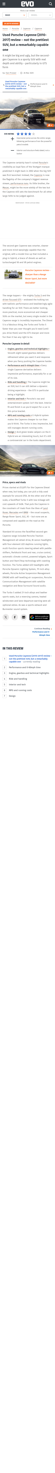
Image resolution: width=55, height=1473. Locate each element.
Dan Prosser (11, 73)
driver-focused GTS (12, 299)
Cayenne (38, 175)
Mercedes (13, 512)
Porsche (43, 162)
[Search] (50, 4)
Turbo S (38, 295)
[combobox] (4, 15)
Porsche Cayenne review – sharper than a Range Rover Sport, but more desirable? (38, 276)
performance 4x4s (19, 183)
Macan (6, 187)
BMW (25, 512)
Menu (4, 4)
